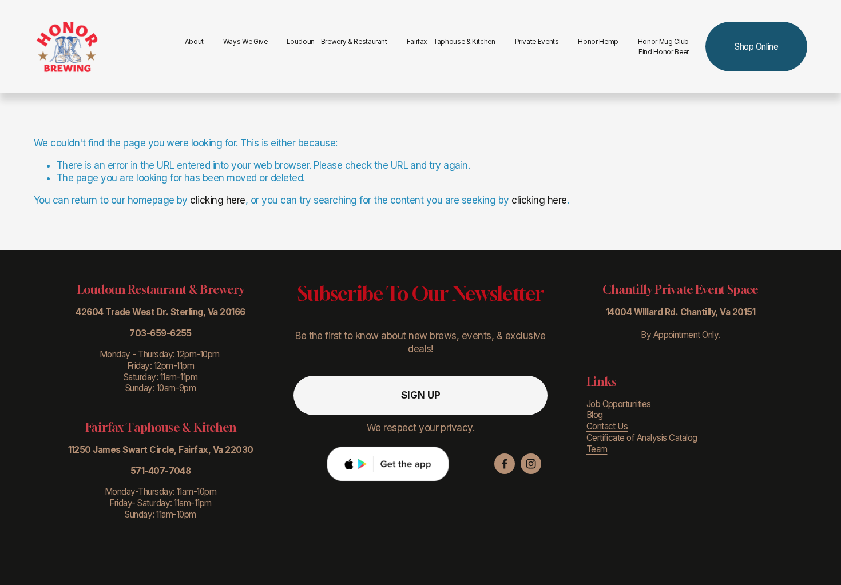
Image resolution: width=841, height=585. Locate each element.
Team (597, 449)
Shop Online (756, 46)
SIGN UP (421, 395)
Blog (594, 414)
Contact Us (607, 426)
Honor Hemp (598, 42)
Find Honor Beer (663, 52)
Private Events (537, 42)
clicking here (217, 200)
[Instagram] (531, 463)
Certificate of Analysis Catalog (641, 437)
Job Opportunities (618, 404)
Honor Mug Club (663, 42)
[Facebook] (504, 463)
